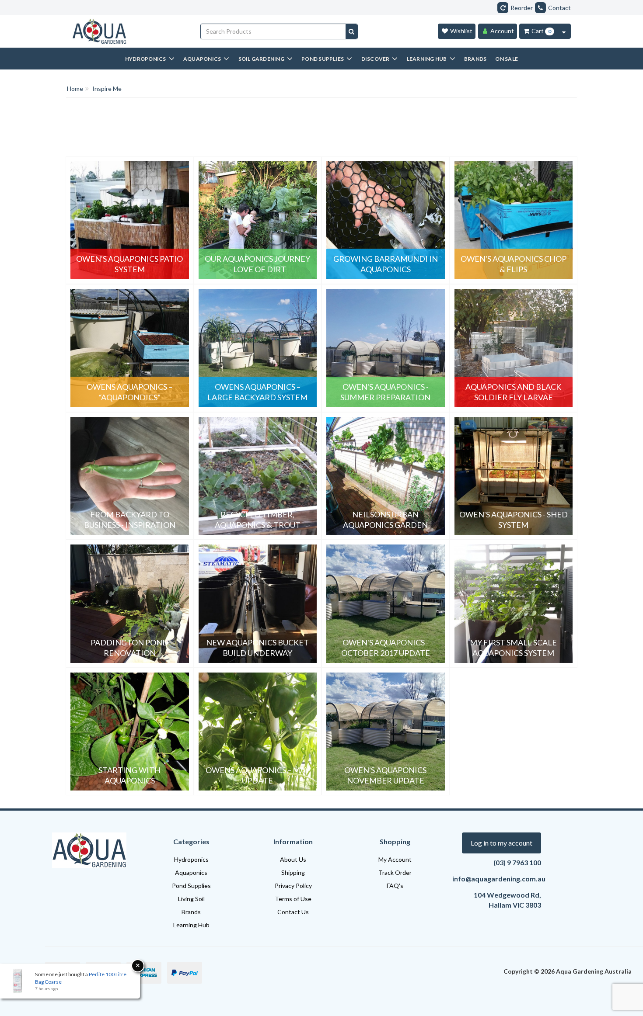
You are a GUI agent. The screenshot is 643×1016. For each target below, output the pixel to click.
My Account (395, 859)
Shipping (293, 872)
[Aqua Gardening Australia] (129, 31)
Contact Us (293, 911)
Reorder (521, 7)
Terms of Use (293, 898)
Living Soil (191, 898)
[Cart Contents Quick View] (564, 31)
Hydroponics (191, 859)
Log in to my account (501, 843)
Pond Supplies (191, 885)
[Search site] (351, 31)
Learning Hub (191, 925)
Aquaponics (191, 872)
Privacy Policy (293, 885)
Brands (191, 911)
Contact (559, 7)
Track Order (395, 872)
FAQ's (395, 885)
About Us (293, 859)
